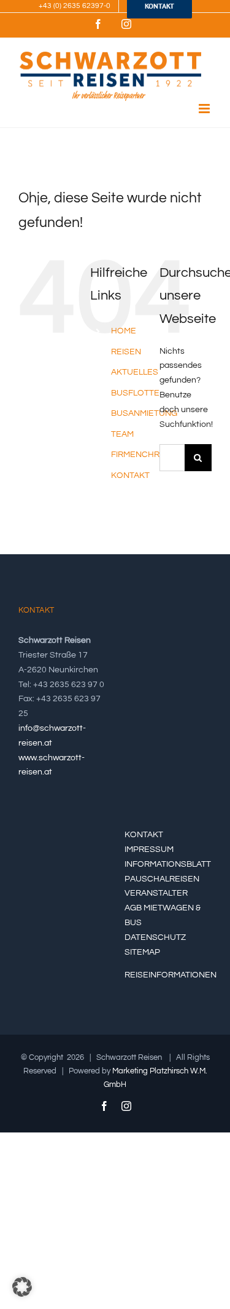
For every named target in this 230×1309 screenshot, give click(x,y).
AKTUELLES (134, 372)
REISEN (126, 352)
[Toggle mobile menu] (205, 108)
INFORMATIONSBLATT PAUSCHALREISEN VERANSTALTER (168, 879)
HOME (123, 331)
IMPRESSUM (149, 849)
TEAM (122, 434)
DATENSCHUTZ (155, 937)
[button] (22, 1287)
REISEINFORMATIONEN (171, 975)
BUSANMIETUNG (144, 413)
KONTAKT (130, 475)
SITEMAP (142, 952)
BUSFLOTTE (135, 393)
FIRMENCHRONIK (145, 454)
